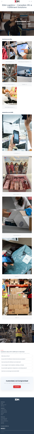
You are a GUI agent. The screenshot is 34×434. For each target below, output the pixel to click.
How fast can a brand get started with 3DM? (10, 371)
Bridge (2, 403)
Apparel (16, 276)
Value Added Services (9, 107)
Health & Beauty (16, 194)
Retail (16, 317)
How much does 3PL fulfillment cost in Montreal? (11, 362)
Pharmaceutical (16, 235)
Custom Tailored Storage (9, 84)
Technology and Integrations (23, 61)
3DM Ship (2, 405)
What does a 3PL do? (5, 356)
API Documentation (4, 420)
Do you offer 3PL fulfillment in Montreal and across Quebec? (13, 359)
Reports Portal (3, 404)
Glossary (2, 422)
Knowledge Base (4, 418)
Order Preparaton (9, 61)
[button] (2, 1)
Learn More (17, 386)
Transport (24, 84)
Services (2, 423)
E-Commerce (16, 153)
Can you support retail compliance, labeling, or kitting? (12, 365)
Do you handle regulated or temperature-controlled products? (14, 368)
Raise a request (4, 419)
